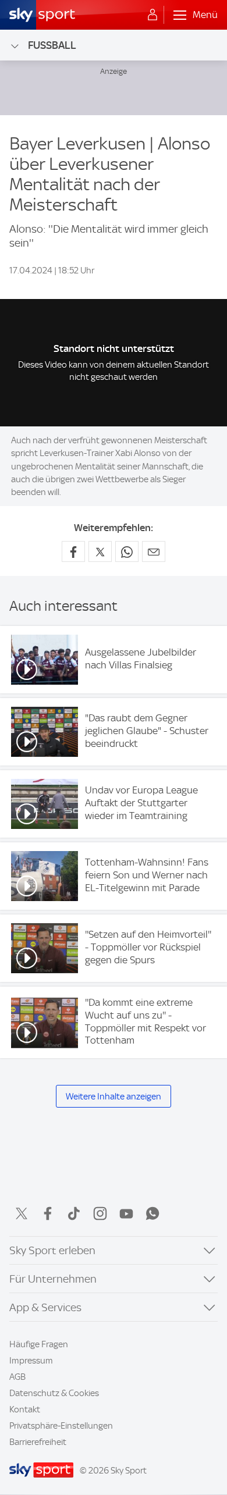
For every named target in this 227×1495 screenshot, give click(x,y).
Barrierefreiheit (37, 1442)
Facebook (48, 1213)
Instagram (100, 1213)
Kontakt (24, 1409)
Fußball (52, 45)
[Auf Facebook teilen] (73, 551)
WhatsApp (152, 1213)
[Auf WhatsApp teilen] (127, 551)
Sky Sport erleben (52, 1250)
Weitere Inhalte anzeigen (113, 1096)
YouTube (126, 1213)
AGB (17, 1377)
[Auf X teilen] (100, 551)
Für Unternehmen (53, 1279)
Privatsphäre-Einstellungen (61, 1426)
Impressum (31, 1360)
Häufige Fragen (38, 1344)
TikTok (74, 1213)
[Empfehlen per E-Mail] (153, 551)
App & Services (45, 1307)
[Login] (152, 15)
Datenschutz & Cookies (54, 1393)
